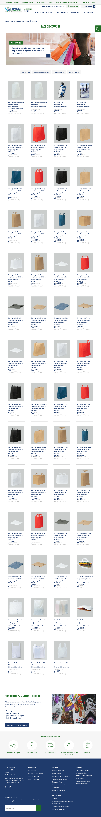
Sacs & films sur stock (43, 12)
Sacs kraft (55, 788)
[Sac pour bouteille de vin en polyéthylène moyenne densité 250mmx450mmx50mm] (16, 91)
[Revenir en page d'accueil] (14, 10)
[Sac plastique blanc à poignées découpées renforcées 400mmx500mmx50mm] (39, 608)
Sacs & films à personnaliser (68, 12)
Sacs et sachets (74, 72)
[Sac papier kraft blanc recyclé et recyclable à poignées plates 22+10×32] (16, 350)
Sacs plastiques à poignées (61, 776)
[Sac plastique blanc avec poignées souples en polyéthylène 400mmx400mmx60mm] (85, 565)
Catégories (32, 768)
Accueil (7, 21)
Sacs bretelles (56, 773)
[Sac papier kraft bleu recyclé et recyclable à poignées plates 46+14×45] (16, 177)
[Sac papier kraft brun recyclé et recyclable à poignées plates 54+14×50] (39, 350)
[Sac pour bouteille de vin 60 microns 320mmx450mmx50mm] (39, 91)
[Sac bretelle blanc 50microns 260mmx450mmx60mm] (16, 651)
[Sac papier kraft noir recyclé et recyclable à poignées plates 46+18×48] (62, 134)
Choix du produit (11, 711)
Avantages (79, 768)
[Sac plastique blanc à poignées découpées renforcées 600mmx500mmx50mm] (85, 608)
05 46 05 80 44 (10, 775)
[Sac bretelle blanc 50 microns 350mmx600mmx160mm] (62, 651)
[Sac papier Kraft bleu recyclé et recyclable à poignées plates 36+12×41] (62, 220)
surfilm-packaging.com (58, 809)
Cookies (54, 798)
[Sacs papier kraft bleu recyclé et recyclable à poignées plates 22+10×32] (62, 306)
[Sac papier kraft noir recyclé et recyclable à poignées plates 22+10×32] (16, 306)
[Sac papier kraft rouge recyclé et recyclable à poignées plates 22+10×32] (85, 263)
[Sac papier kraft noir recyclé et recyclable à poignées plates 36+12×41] (62, 177)
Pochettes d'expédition (41, 72)
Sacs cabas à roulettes (59, 785)
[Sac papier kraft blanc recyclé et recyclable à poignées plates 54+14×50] (16, 134)
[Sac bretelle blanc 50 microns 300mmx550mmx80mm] (39, 651)
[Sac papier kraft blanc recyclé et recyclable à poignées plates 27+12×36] (62, 263)
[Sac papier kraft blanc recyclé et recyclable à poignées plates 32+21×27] (16, 263)
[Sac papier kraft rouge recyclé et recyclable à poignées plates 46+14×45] (39, 134)
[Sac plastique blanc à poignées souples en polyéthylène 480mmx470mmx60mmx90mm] (16, 608)
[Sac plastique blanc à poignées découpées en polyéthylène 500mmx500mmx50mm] (62, 608)
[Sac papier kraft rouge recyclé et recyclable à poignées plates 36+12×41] (39, 177)
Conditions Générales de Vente (61, 806)
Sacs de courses (59, 72)
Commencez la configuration (17, 725)
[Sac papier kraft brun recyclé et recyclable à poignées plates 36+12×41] (16, 220)
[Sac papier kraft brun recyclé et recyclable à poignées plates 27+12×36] (39, 263)
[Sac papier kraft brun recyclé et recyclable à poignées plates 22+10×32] (85, 306)
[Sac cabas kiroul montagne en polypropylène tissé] (85, 91)
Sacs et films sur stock (18, 21)
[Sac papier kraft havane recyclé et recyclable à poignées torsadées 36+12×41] (85, 177)
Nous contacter (90, 12)
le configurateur (15, 702)
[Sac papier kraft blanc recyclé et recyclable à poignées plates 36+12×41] (39, 220)
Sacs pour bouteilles (58, 790)
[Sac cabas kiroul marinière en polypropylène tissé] (62, 91)
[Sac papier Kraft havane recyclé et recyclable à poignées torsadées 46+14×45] (85, 134)
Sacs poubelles (57, 782)
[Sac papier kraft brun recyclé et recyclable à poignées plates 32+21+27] (85, 220)
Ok (38, 808)
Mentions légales (57, 795)
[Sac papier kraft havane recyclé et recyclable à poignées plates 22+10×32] (39, 306)
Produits (55, 768)
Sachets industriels (58, 770)
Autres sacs (26, 72)
